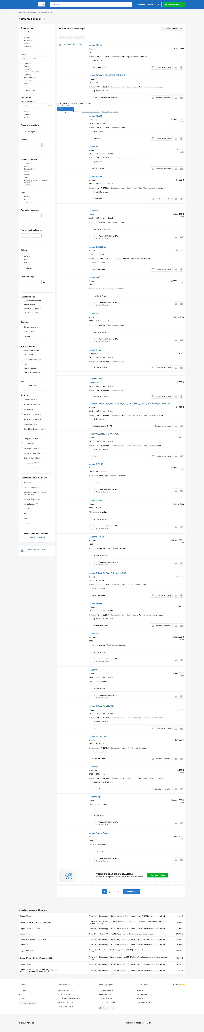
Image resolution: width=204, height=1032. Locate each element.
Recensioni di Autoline (66, 1002)
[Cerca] (52, 4)
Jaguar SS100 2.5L (97, 247)
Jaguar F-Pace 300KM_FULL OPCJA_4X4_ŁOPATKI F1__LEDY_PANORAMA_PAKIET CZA (130, 404)
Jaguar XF (94, 146)
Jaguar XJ (93, 670)
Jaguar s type (95, 797)
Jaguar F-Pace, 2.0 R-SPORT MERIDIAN (107, 75)
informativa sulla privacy (91, 112)
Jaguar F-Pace (95, 177)
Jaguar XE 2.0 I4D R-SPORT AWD (104, 434)
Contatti (22, 998)
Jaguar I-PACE (95, 116)
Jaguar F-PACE (96, 464)
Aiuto (21, 994)
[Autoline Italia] (27, 4)
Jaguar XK (94, 314)
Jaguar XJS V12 (96, 537)
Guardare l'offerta (158, 875)
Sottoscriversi (65, 109)
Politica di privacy (64, 994)
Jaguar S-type (95, 500)
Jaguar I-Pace (95, 45)
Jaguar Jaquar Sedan (99, 833)
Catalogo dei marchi (65, 1006)
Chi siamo (22, 990)
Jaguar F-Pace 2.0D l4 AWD (101, 706)
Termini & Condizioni (65, 990)
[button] (176, 67)
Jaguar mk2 (94, 277)
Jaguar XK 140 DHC (98, 736)
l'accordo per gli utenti (110, 112)
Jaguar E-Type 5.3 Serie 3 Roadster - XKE (107, 573)
